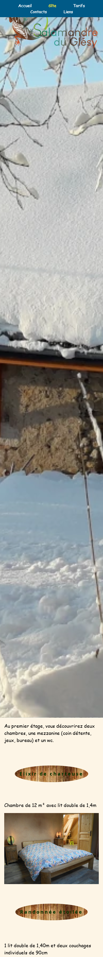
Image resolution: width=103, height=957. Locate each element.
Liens (68, 11)
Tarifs (79, 5)
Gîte (52, 5)
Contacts (38, 11)
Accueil (25, 5)
